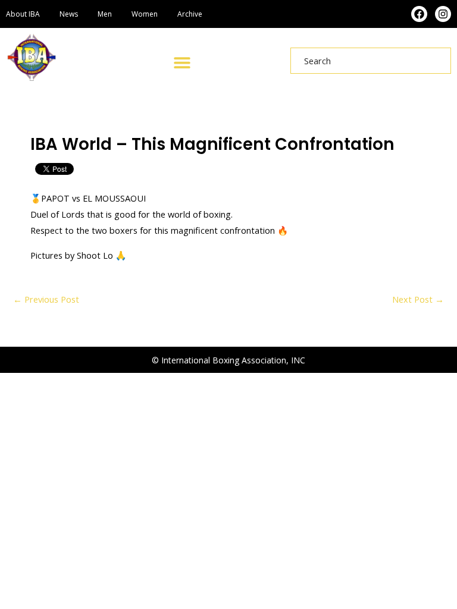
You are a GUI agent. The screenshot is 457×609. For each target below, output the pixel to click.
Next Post (418, 299)
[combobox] (370, 61)
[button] (181, 62)
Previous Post (46, 299)
